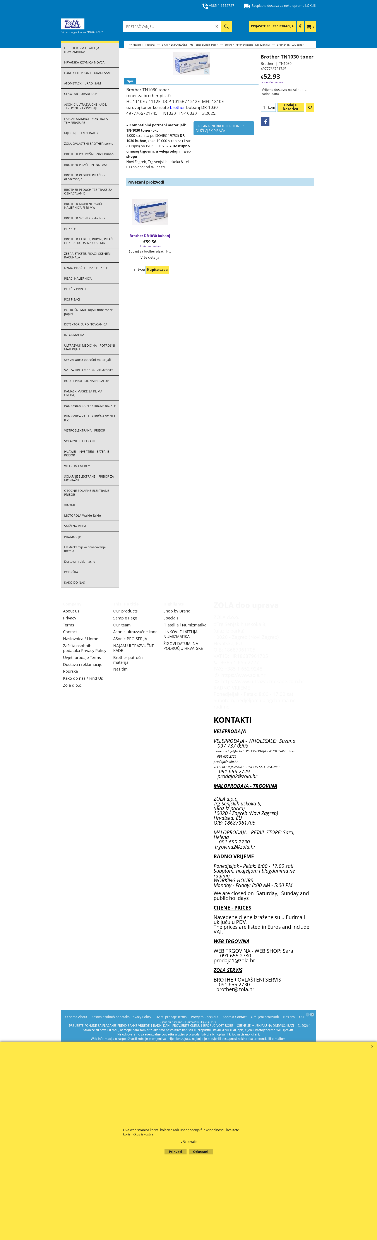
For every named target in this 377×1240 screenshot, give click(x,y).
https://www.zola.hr (243, 675)
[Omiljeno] (310, 107)
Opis (130, 81)
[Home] (93, 23)
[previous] (308, 1014)
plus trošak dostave (272, 82)
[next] (312, 1014)
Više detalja (150, 257)
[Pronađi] (226, 26)
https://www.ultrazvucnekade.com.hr (262, 681)
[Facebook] (265, 121)
